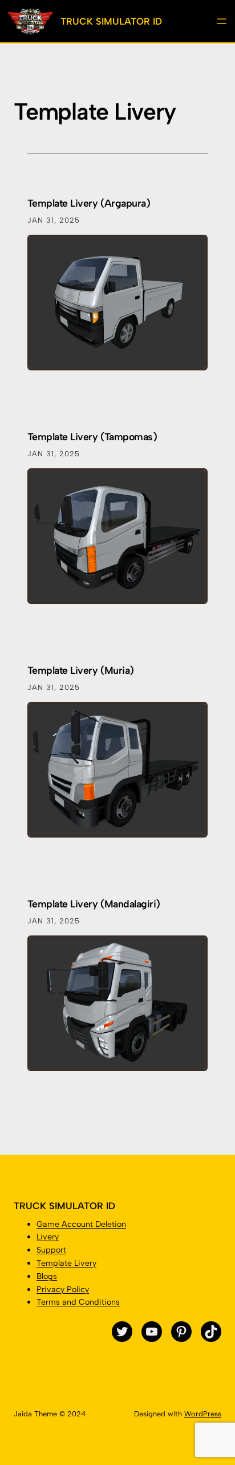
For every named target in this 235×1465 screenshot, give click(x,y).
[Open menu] (222, 21)
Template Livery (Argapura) (88, 203)
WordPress (202, 1413)
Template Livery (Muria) (80, 670)
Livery (48, 1236)
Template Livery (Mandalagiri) (93, 904)
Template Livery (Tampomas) (92, 437)
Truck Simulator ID (111, 21)
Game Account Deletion (81, 1224)
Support (51, 1250)
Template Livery (66, 1263)
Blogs (47, 1276)
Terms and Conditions (78, 1302)
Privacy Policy (63, 1289)
